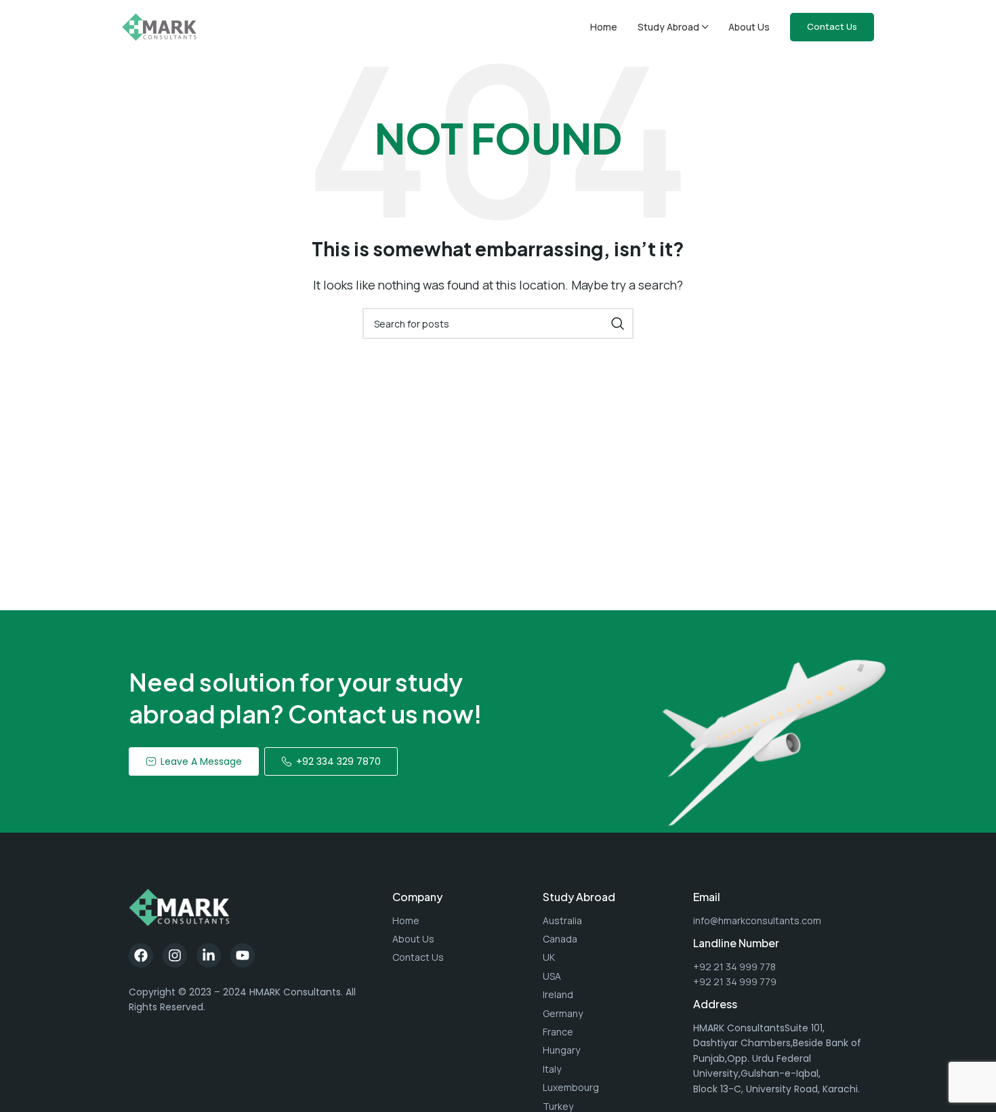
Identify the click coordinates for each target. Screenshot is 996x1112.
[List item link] (460, 920)
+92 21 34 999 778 (734, 966)
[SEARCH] (618, 323)
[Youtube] (242, 955)
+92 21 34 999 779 (734, 981)
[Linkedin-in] (208, 955)
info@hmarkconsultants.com (757, 920)
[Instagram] (175, 955)
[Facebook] (141, 955)
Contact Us (832, 26)
